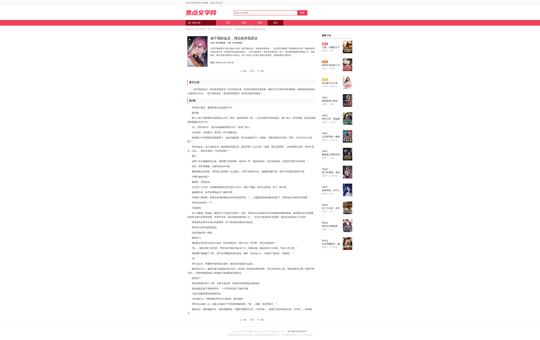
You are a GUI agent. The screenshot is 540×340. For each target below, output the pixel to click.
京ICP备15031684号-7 (297, 331)
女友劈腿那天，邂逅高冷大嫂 (331, 244)
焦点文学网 (200, 29)
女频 (259, 23)
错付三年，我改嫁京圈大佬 (331, 119)
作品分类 (196, 23)
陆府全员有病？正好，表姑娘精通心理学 (331, 65)
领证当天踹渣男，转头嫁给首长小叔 (331, 226)
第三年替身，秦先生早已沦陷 (331, 172)
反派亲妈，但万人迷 (331, 190)
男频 (244, 23)
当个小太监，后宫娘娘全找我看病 (331, 208)
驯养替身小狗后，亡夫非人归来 (331, 101)
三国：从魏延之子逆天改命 (331, 47)
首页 (228, 23)
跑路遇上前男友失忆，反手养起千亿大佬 (331, 154)
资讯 (275, 23)
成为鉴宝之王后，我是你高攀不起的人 (331, 83)
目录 (252, 71)
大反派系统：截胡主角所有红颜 (331, 136)
